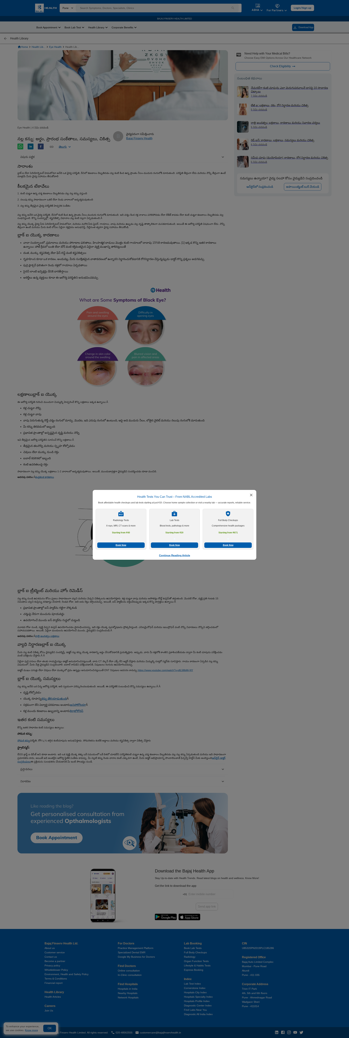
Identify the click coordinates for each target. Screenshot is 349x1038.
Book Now (121, 545)
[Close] (251, 495)
